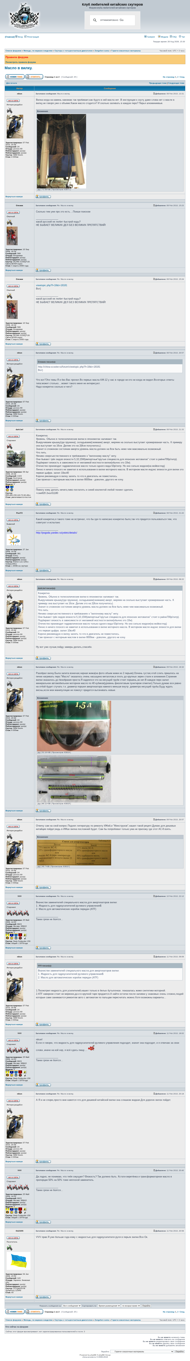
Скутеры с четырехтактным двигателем (73, 51)
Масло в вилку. (18, 68)
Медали (164, 37)
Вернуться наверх (14, 197)
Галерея (151, 37)
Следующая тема (176, 83)
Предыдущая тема (157, 83)
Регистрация (33, 37)
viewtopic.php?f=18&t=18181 (51, 285)
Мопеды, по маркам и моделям (38, 51)
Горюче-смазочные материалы (126, 51)
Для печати (11, 83)
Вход (20, 37)
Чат (183, 37)
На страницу (169, 77)
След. (182, 77)
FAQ (174, 37)
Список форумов (13, 51)
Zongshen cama (102, 51)
